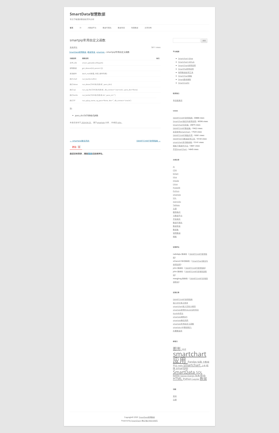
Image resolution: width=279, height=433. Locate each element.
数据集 (176, 229)
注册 (175, 399)
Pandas (192, 361)
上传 (203, 365)
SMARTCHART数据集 (182, 128)
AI (80, 27)
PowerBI (176, 187)
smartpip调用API (180, 317)
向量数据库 (177, 331)
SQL (174, 198)
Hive (175, 177)
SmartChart (136, 420)
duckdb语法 (178, 313)
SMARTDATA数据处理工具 (184, 138)
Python (176, 191)
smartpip (101, 122)
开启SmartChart (180, 149)
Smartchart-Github (186, 62)
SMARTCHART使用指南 (148, 140)
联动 (202, 375)
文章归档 (148, 27)
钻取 (200, 361)
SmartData (184, 372)
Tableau (176, 205)
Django (191, 375)
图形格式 (176, 212)
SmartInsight (183, 83)
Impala (176, 180)
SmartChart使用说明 (187, 65)
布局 (197, 375)
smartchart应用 (189, 357)
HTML (178, 378)
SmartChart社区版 (181, 125)
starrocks (177, 201)
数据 (203, 378)
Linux (175, 184)
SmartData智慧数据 (87, 14)
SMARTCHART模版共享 (183, 135)
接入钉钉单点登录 (180, 303)
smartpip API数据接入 (182, 327)
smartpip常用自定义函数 (183, 324)
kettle (176, 375)
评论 (76, 147)
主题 (175, 208)
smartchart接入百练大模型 (184, 306)
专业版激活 (177, 100)
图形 (177, 348)
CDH (175, 170)
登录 (90, 153)
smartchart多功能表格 (182, 142)
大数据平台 (92, 27)
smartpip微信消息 (79, 140)
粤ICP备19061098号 (150, 420)
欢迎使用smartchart (182, 132)
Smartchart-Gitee (185, 58)
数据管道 (121, 27)
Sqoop (183, 375)
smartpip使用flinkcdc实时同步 (186, 310)
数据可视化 (107, 27)
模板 (175, 236)
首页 (71, 27)
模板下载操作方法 (180, 145)
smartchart (192, 365)
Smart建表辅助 (184, 79)
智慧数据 (134, 27)
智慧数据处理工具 (185, 72)
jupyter (196, 379)
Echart (175, 173)
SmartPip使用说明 (186, 69)
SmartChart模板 (185, 76)
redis (180, 365)
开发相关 (176, 219)
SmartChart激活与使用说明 (185, 121)
